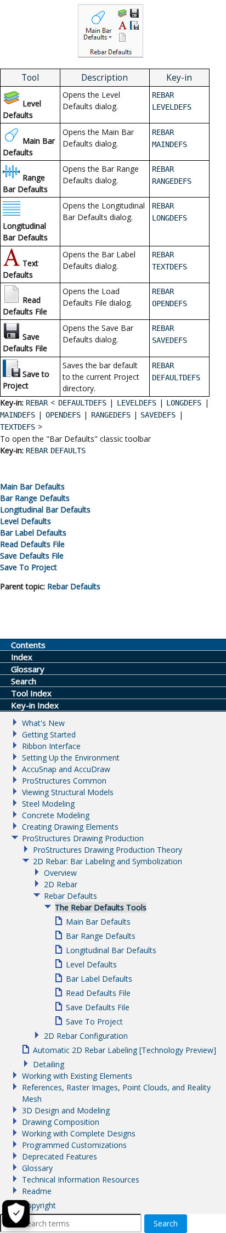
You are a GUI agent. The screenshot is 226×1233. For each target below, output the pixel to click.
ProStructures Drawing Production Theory (107, 849)
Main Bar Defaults (98, 921)
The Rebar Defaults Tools (100, 907)
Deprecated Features (59, 1156)
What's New (43, 723)
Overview (60, 873)
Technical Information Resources (80, 1179)
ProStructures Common (64, 780)
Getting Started (49, 734)
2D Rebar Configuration (86, 1036)
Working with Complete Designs (78, 1133)
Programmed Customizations (74, 1145)
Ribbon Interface (51, 746)
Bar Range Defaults (100, 936)
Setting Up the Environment (71, 757)
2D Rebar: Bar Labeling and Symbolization (107, 861)
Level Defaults (91, 964)
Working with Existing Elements (77, 1076)
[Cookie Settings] (16, 1214)
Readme (37, 1191)
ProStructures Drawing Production (83, 838)
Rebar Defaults (73, 586)
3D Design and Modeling (66, 1110)
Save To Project (94, 1021)
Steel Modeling (48, 803)
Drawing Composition (60, 1122)
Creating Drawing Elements (70, 826)
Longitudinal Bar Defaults (111, 950)
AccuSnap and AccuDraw (66, 769)
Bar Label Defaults (99, 978)
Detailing (48, 1064)
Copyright (39, 1205)
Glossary (37, 1168)
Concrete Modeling (55, 815)
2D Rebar (60, 884)
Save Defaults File (97, 1007)
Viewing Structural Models (68, 792)
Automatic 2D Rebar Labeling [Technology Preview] (124, 1050)
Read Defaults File (98, 993)
